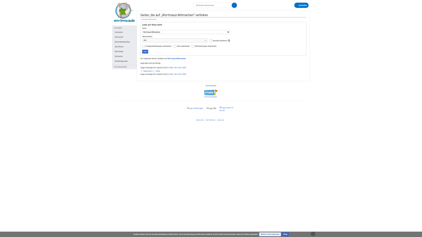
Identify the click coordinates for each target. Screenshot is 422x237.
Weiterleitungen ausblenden (205, 46)
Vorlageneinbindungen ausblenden (158, 46)
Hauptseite (147, 71)
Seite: (144, 28)
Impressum (220, 120)
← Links (156, 71)
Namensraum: (147, 36)
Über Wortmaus (210, 120)
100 (175, 68)
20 (168, 68)
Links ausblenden (183, 46)
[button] (229, 40)
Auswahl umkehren (220, 41)
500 (184, 68)
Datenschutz (200, 120)
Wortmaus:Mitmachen (149, 19)
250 (179, 68)
